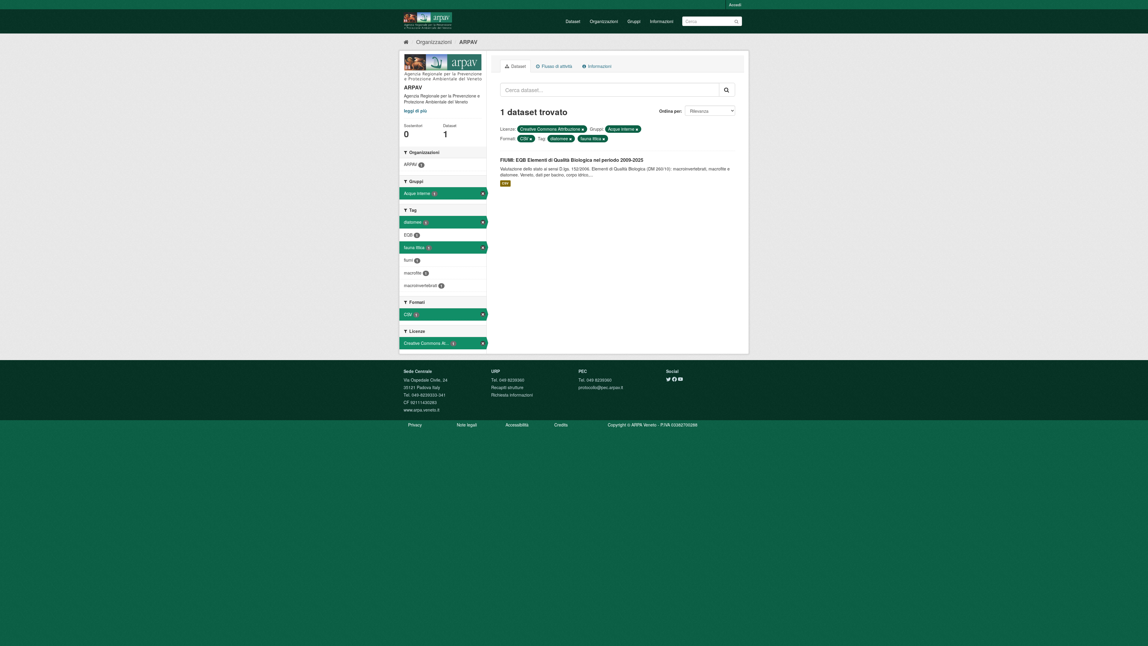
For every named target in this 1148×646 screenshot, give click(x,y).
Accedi (735, 4)
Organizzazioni (604, 21)
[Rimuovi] (582, 129)
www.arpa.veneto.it (421, 410)
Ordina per (670, 111)
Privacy (415, 425)
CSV (505, 183)
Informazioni (661, 21)
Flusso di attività (556, 66)
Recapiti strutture (507, 387)
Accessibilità (517, 425)
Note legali (467, 425)
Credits (561, 425)
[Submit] (736, 20)
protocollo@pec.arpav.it (600, 387)
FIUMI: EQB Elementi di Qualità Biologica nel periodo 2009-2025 (571, 159)
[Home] (406, 41)
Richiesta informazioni (512, 395)
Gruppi (634, 21)
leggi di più (415, 111)
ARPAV (468, 42)
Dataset (573, 21)
